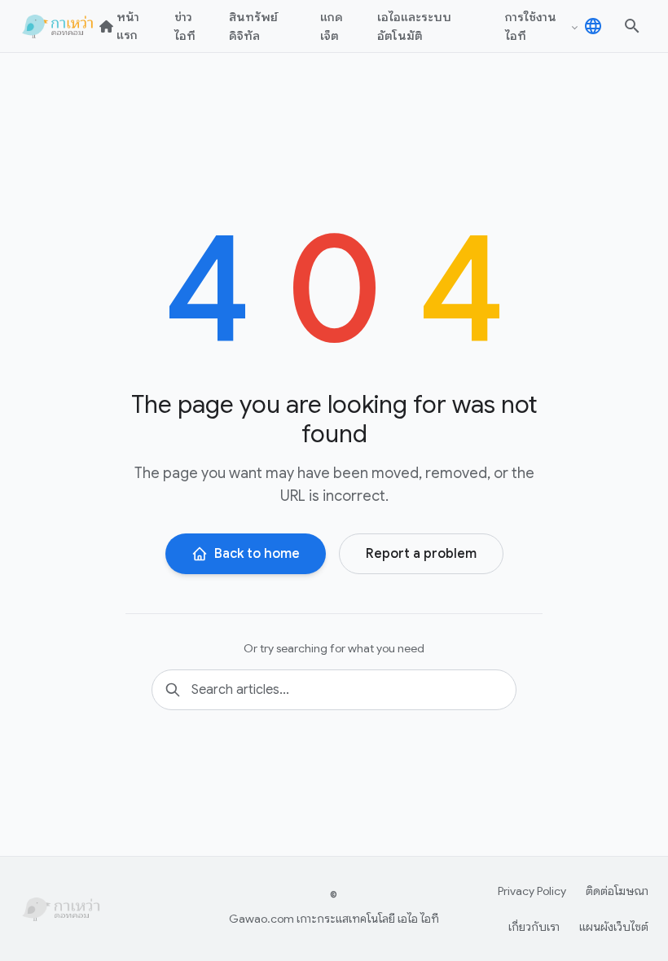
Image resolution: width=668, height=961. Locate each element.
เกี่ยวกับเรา (534, 926)
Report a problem (421, 554)
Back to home (257, 554)
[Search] (632, 26)
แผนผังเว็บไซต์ (613, 926)
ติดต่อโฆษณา (617, 891)
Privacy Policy (532, 891)
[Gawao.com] (59, 26)
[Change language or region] (593, 26)
